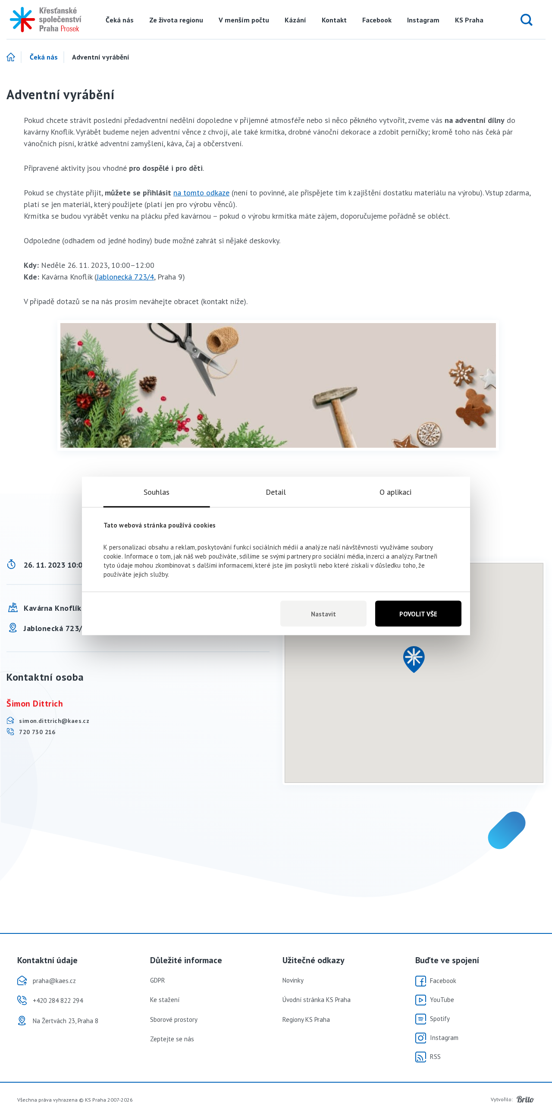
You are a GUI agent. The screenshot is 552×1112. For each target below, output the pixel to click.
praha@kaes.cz (54, 981)
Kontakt (334, 20)
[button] (414, 659)
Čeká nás (120, 20)
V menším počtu (244, 20)
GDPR (157, 980)
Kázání (295, 20)
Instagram (423, 20)
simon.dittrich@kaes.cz (53, 721)
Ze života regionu (176, 20)
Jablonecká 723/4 (125, 277)
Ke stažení (164, 1000)
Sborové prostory (174, 1019)
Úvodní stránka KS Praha (316, 1000)
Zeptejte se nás (172, 1039)
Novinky (293, 980)
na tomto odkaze (201, 193)
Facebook (377, 20)
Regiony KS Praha (306, 1019)
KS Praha (469, 20)
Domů (14, 57)
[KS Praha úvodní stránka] (42, 20)
